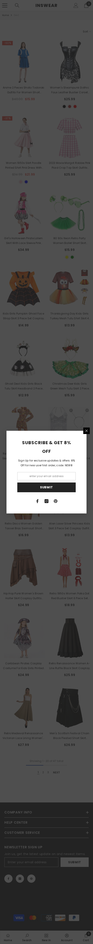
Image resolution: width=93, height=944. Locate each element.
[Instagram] (46, 501)
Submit (46, 487)
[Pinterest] (55, 501)
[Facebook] (37, 501)
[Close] (86, 431)
